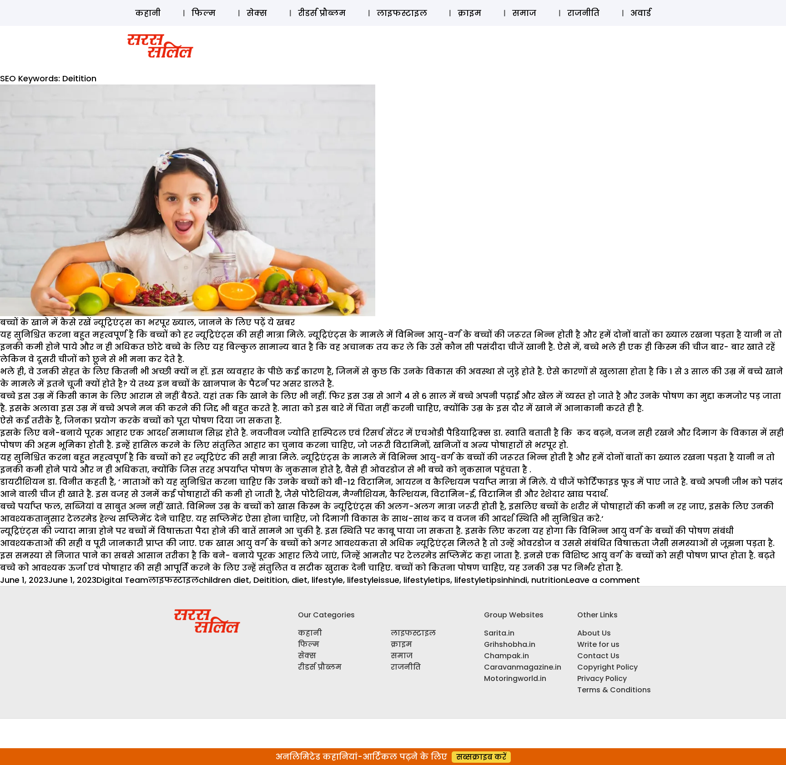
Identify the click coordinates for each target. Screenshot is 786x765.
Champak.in (506, 656)
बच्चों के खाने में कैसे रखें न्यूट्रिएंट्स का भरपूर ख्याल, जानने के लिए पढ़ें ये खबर (147, 322)
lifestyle (327, 580)
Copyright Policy (607, 667)
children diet (224, 580)
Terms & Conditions (614, 690)
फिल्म (203, 13)
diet (299, 580)
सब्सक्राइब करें (481, 757)
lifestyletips (426, 580)
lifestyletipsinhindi (490, 580)
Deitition (270, 580)
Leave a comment (603, 580)
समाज (524, 13)
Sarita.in (499, 633)
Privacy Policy (602, 678)
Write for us (598, 644)
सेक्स (257, 13)
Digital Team (122, 580)
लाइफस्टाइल (402, 13)
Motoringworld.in (515, 678)
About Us (594, 633)
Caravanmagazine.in (522, 667)
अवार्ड (640, 13)
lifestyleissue (373, 580)
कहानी (148, 13)
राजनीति (583, 13)
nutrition (548, 580)
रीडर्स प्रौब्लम (322, 13)
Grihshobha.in (509, 644)
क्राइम (469, 13)
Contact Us (598, 656)
